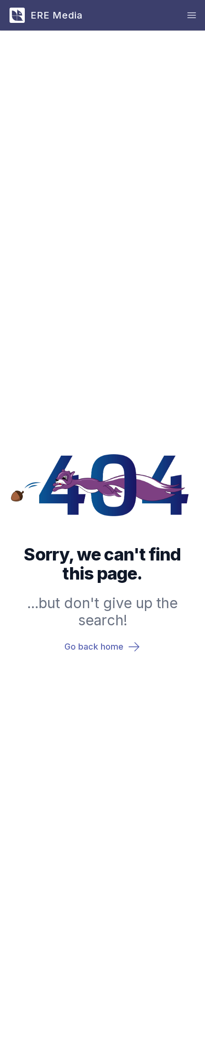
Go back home (93, 647)
